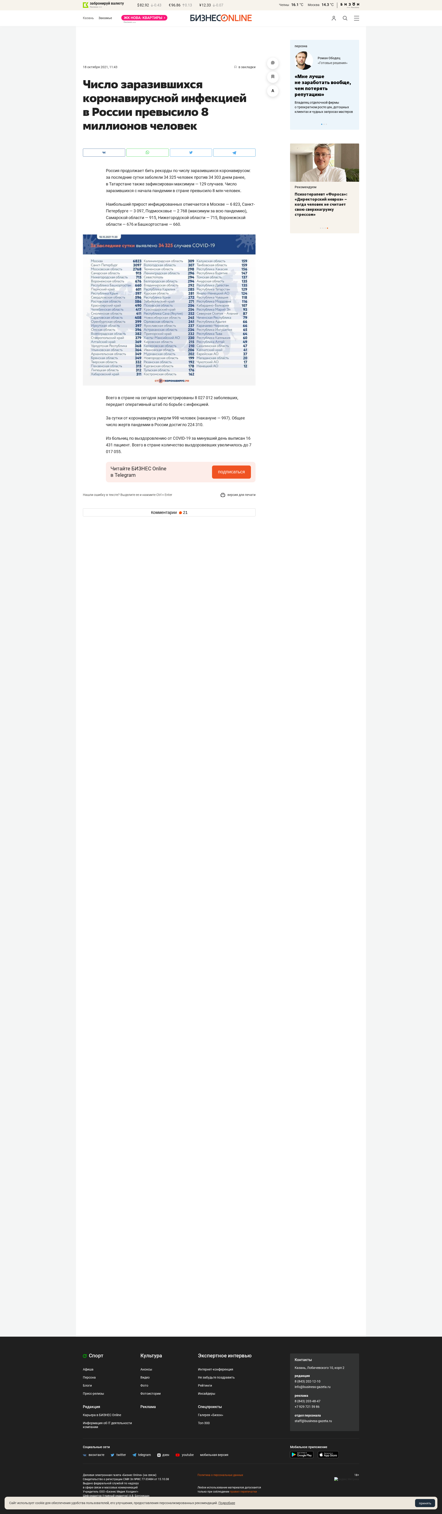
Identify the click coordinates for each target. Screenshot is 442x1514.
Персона (89, 1377)
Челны (284, 5)
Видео (145, 1377)
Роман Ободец (329, 58)
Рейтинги (205, 1385)
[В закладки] (273, 77)
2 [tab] (324, 124)
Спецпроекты (210, 1407)
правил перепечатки (243, 1491)
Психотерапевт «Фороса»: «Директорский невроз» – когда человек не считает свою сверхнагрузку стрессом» (321, 204)
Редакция (91, 1407)
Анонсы (146, 1369)
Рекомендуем (306, 187)
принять (425, 1503)
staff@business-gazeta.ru (313, 1421)
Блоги (87, 1385)
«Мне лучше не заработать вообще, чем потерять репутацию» (323, 85)
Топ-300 (204, 1423)
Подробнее (226, 1503)
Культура (151, 1356)
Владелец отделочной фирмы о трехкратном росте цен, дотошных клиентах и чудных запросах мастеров (324, 107)
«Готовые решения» (333, 63)
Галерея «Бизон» (210, 1415)
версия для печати (241, 495)
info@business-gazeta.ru (313, 1387)
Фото (144, 1385)
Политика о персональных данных (220, 1475)
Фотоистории (150, 1393)
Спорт (95, 1356)
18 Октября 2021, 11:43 (100, 67)
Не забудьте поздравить (216, 1377)
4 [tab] (327, 228)
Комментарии (169, 512)
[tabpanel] (325, 82)
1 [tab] (321, 124)
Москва (314, 5)
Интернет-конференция (215, 1369)
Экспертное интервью (225, 1356)
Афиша (88, 1369)
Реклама (148, 1407)
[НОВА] (144, 19)
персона (301, 46)
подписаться (231, 471)
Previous (296, 124)
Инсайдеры (206, 1393)
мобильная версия (214, 1455)
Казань (88, 18)
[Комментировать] (273, 63)
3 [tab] (326, 124)
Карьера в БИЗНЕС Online (102, 1415)
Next (354, 124)
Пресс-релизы (93, 1393)
